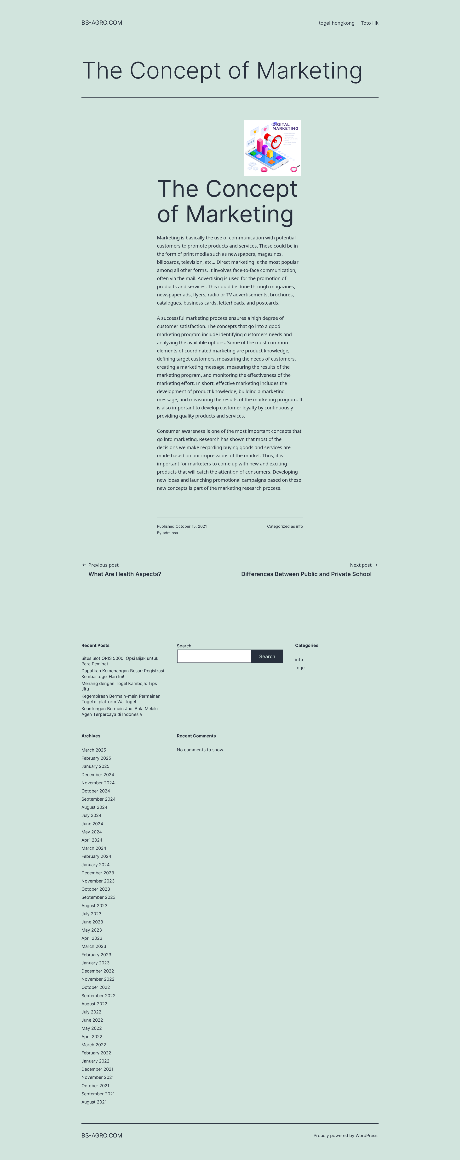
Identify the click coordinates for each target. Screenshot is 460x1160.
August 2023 (94, 905)
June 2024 (92, 823)
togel (300, 667)
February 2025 (96, 758)
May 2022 (91, 1028)
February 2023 (96, 954)
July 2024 (91, 815)
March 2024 (93, 848)
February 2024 (96, 856)
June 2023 (92, 921)
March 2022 (93, 1044)
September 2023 (98, 897)
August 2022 (94, 1003)
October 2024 (95, 790)
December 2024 (97, 774)
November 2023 (98, 880)
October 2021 (95, 1085)
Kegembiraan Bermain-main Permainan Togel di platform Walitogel (121, 699)
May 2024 (91, 831)
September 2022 (98, 995)
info (299, 526)
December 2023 (97, 872)
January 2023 (95, 962)
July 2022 (91, 1011)
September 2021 (98, 1093)
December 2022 (97, 970)
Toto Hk (370, 23)
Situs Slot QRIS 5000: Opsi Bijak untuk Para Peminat (119, 661)
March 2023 (93, 946)
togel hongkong (337, 23)
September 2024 (98, 799)
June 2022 (92, 1020)
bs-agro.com (101, 22)
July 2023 (91, 913)
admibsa (170, 532)
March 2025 (93, 750)
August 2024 (94, 807)
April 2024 (92, 840)
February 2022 (96, 1052)
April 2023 (91, 938)
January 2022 (95, 1061)
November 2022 (98, 979)
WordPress (366, 1135)
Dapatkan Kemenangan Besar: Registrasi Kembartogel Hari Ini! (122, 673)
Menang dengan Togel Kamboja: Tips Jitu (119, 686)
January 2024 (95, 864)
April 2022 (91, 1036)
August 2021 (94, 1101)
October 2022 (95, 987)
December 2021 (97, 1069)
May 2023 (91, 930)
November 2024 (98, 782)
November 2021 (97, 1077)
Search (184, 645)
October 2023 (95, 889)
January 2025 (95, 766)
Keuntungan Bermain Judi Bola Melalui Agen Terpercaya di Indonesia (120, 711)
